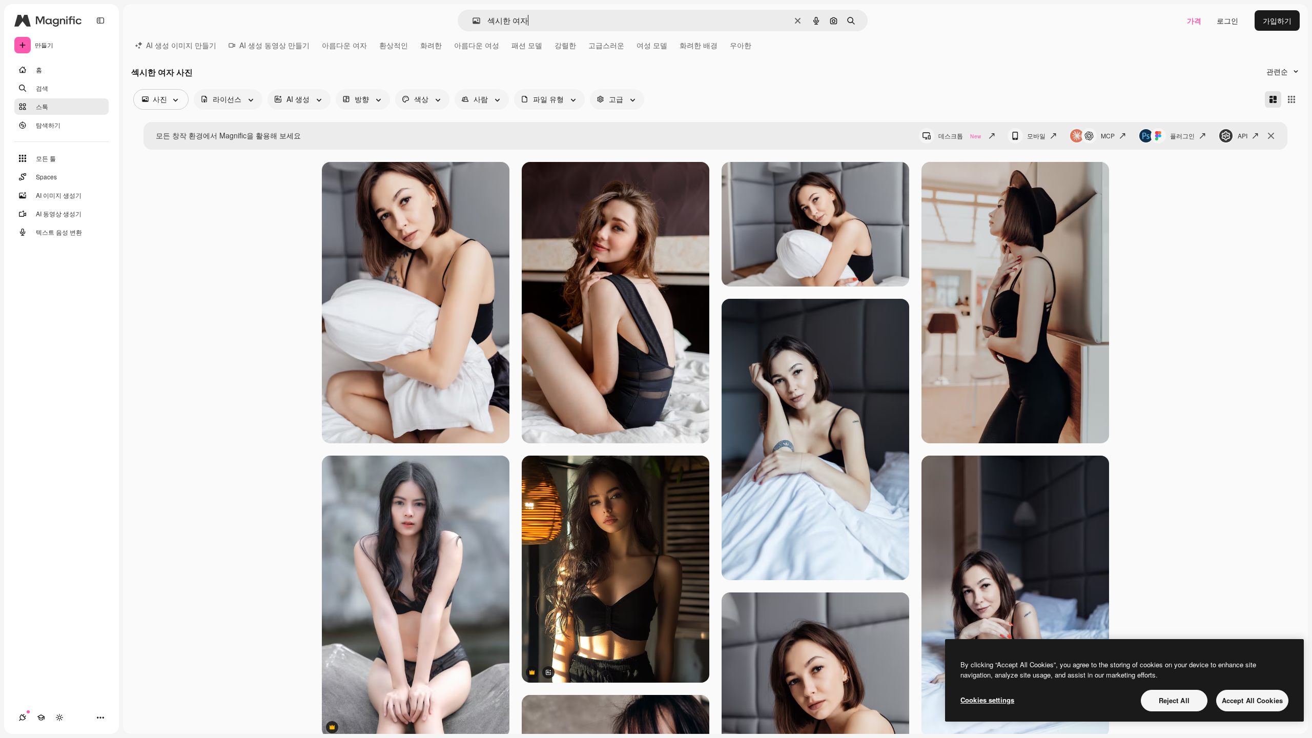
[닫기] (1271, 136)
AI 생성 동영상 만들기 (274, 45)
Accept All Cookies (1252, 700)
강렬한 (565, 45)
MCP (1108, 135)
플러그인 (1182, 135)
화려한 (431, 45)
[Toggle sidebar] (100, 20)
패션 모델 (526, 45)
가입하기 (1277, 20)
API (1242, 135)
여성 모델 (652, 45)
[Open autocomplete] (472, 21)
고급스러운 (606, 45)
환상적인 (393, 45)
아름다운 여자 (344, 45)
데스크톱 (959, 135)
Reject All (1174, 700)
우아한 (740, 45)
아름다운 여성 (476, 45)
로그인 (1227, 20)
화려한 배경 (698, 45)
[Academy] (41, 717)
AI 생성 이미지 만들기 (181, 45)
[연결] (22, 717)
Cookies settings (987, 700)
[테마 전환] (59, 717)
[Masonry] (1273, 99)
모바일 (1036, 135)
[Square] (1291, 99)
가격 (1194, 20)
